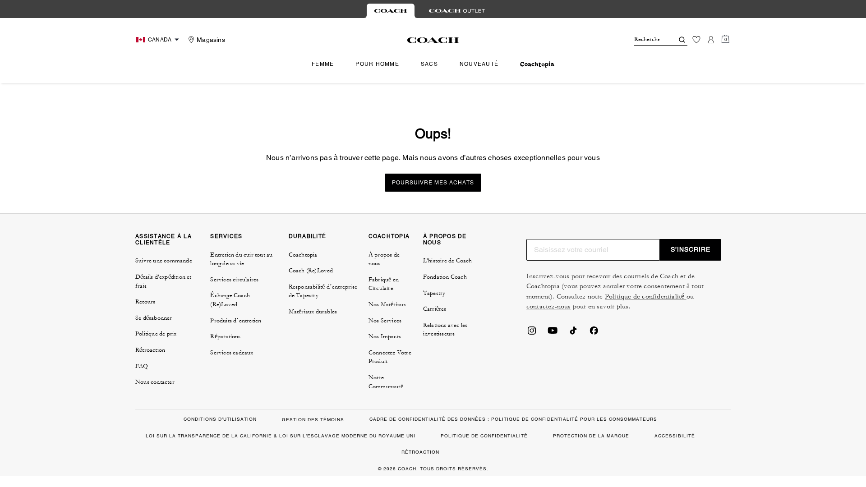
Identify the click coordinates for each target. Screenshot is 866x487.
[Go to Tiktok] (573, 333)
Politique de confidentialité (645, 296)
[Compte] (710, 39)
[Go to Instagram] (531, 333)
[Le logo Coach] (433, 40)
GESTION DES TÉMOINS (313, 420)
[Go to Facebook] (594, 333)
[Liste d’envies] (696, 39)
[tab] (391, 11)
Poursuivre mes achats (433, 182)
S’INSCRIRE (690, 249)
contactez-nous (548, 306)
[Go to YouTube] (552, 333)
